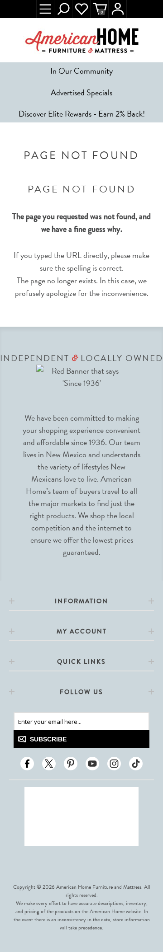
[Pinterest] (71, 763)
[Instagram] (114, 763)
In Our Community (81, 71)
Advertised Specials (81, 92)
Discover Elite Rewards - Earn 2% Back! (82, 114)
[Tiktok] (136, 763)
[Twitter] (49, 763)
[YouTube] (92, 763)
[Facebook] (27, 763)
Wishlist (81, 9)
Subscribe (48, 739)
